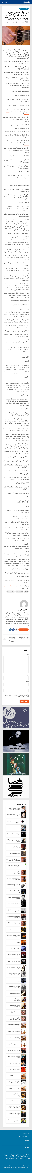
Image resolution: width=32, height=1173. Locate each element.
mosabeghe (19, 591)
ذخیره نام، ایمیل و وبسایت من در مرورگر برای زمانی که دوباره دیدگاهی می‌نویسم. (17, 696)
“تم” (18, 316)
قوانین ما (27, 1140)
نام (28, 674)
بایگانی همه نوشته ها (24, 8)
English (27, 1147)
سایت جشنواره (7, 586)
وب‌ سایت (26, 687)
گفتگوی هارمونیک (22, 22)
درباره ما (27, 1143)
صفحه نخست (26, 1133)
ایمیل (27, 681)
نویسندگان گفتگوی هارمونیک (22, 1136)
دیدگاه (27, 654)
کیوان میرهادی (10, 591)
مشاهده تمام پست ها (23, 629)
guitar (26, 591)
